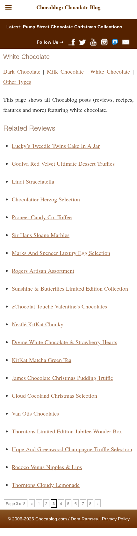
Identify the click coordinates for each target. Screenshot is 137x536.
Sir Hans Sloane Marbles (40, 235)
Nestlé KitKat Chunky (37, 324)
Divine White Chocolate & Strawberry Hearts (64, 342)
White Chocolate (110, 71)
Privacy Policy (116, 518)
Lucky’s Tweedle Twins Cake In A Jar (56, 145)
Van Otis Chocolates (35, 413)
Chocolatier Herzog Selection (46, 199)
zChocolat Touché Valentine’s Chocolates (59, 306)
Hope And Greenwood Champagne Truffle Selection (72, 449)
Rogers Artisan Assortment (43, 270)
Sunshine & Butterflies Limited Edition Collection (70, 288)
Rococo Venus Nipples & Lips (47, 467)
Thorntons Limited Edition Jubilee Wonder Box (67, 431)
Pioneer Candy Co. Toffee (42, 217)
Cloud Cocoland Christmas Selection (54, 395)
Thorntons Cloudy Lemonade (46, 485)
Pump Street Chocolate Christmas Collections (72, 26)
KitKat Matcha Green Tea (41, 360)
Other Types (17, 81)
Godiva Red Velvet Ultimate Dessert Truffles (63, 163)
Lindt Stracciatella (33, 181)
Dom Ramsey (84, 518)
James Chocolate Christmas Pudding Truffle (62, 377)
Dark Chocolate (21, 71)
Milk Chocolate (65, 71)
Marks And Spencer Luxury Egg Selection (61, 253)
